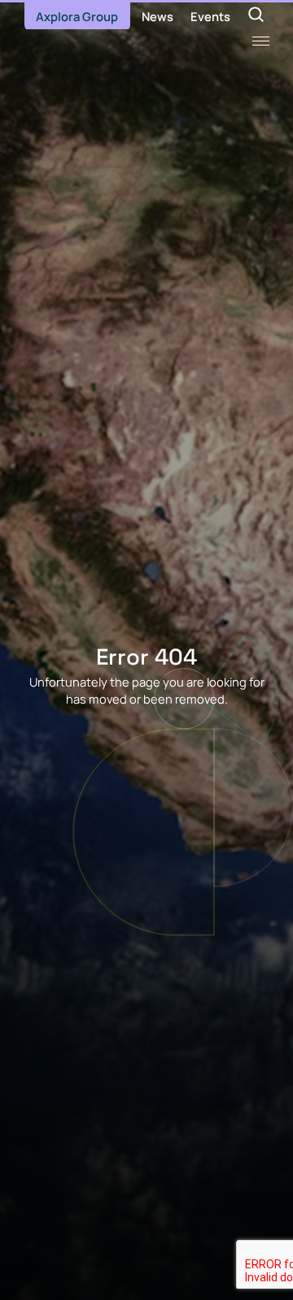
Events (210, 16)
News (157, 16)
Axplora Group (77, 16)
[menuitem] (77, 16)
